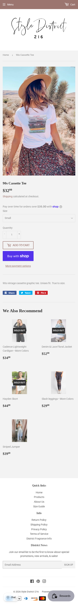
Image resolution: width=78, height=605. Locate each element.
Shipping (8, 196)
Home (6, 55)
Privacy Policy (39, 529)
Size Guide (39, 506)
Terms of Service (39, 533)
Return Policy (39, 519)
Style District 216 (30, 591)
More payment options (18, 265)
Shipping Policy (39, 524)
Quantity (8, 227)
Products (39, 497)
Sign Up (68, 564)
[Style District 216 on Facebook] (32, 581)
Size (5, 210)
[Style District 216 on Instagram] (44, 581)
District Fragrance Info (39, 538)
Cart (72, 4)
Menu (10, 4)
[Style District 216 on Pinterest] (38, 581)
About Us (39, 501)
